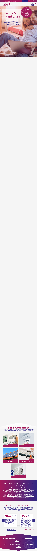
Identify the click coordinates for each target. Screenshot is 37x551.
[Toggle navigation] (35, 3)
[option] (10, 520)
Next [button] (33, 520)
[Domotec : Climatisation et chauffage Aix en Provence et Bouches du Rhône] (10, 4)
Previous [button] (3, 520)
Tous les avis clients (12, 529)
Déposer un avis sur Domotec (29, 529)
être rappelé (31, 0)
